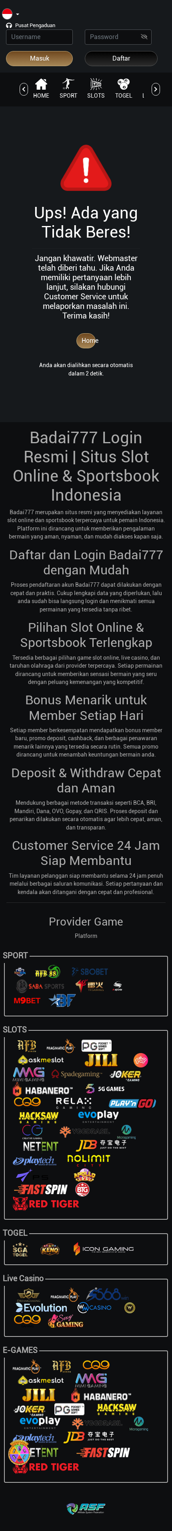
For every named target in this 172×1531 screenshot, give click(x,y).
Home (89, 340)
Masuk (39, 58)
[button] (10, 14)
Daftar (121, 58)
